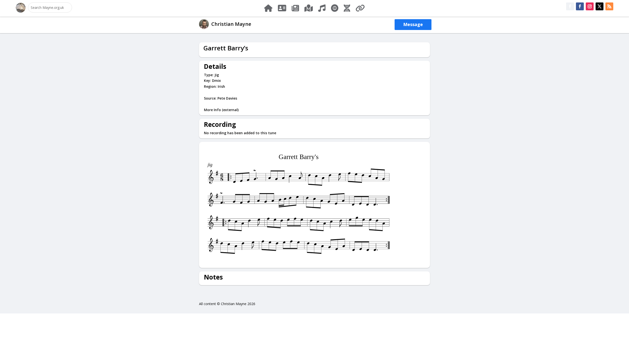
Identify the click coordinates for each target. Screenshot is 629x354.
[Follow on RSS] (609, 6)
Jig (216, 75)
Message (413, 24)
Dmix (216, 80)
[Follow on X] (599, 6)
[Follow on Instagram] (590, 6)
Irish (221, 86)
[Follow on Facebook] (570, 6)
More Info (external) (221, 109)
